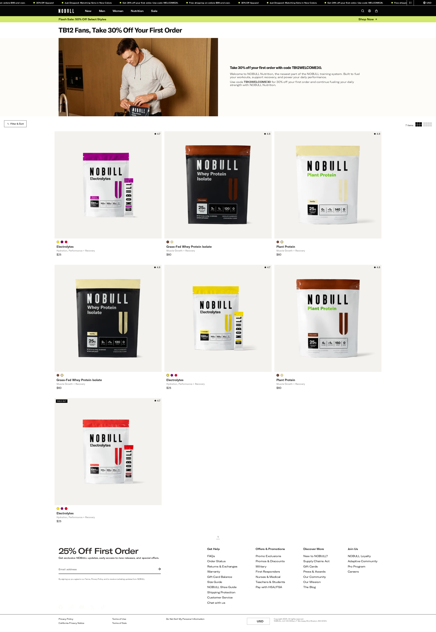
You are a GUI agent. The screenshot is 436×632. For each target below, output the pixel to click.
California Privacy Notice (71, 623)
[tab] (58, 242)
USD (263, 622)
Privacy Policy (66, 619)
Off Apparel (36, 3)
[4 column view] (428, 124)
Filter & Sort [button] (17, 124)
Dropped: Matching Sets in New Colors (79, 3)
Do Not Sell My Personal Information (185, 619)
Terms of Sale (119, 623)
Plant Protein (285, 246)
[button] (410, 3)
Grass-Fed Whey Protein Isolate (189, 246)
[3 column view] (419, 124)
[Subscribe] (158, 569)
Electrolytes (65, 246)
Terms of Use (119, 619)
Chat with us (216, 602)
